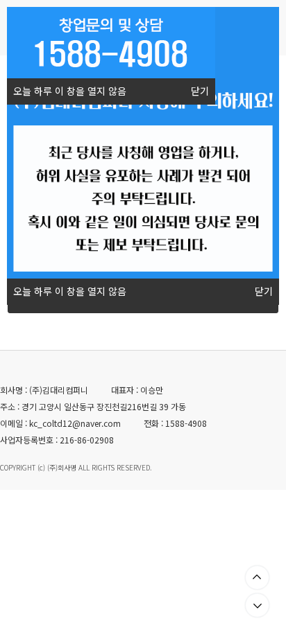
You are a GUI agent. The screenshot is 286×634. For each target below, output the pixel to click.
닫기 (200, 91)
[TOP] (257, 577)
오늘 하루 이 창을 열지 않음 (69, 91)
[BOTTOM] (257, 605)
